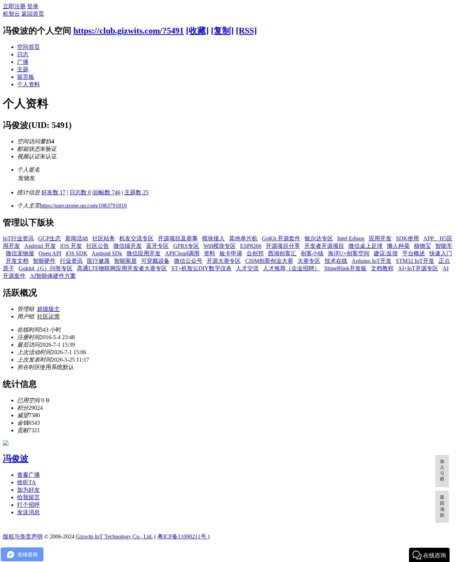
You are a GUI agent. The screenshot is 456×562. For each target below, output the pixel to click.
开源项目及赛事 (178, 238)
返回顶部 (442, 506)
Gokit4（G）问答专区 (46, 268)
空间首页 (28, 47)
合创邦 (255, 253)
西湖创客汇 (282, 253)
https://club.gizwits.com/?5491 (128, 30)
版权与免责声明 (23, 536)
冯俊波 (15, 458)
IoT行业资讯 (18, 238)
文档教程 (382, 268)
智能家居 (125, 261)
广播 (22, 62)
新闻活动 (76, 238)
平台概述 (413, 253)
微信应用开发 (143, 253)
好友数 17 (53, 192)
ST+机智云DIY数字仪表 (201, 268)
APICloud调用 (182, 253)
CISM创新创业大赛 (269, 261)
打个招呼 (28, 505)
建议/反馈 (386, 253)
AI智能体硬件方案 (53, 276)
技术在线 (336, 261)
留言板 (25, 77)
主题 (22, 69)
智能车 (443, 246)
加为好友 (28, 490)
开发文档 (17, 261)
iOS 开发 (71, 246)
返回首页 (32, 14)
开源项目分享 (283, 246)
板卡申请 (230, 253)
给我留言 (28, 497)
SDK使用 (407, 238)
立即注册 (14, 6)
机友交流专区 (136, 238)
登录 (32, 6)
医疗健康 (98, 261)
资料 (209, 253)
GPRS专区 (186, 246)
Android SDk (107, 253)
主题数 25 (136, 192)
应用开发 (380, 238)
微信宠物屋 (20, 253)
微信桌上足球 (365, 246)
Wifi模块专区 (219, 246)
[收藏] (197, 30)
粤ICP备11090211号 (182, 536)
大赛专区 (308, 261)
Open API (49, 253)
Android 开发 (40, 246)
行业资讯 (71, 261)
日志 (22, 54)
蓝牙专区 (157, 246)
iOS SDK (77, 253)
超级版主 (48, 309)
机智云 (11, 14)
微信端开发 (127, 246)
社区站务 (103, 238)
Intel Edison (350, 238)
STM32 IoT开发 (415, 261)
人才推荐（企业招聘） (291, 268)
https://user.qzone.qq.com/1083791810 (83, 206)
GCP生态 (49, 238)
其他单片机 (243, 238)
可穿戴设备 (155, 261)
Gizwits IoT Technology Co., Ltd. (114, 536)
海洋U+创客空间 (348, 253)
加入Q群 (442, 470)
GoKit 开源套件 (281, 238)
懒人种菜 (398, 246)
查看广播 (28, 475)
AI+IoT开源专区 (418, 268)
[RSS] (246, 30)
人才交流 (247, 268)
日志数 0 (80, 192)
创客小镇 (312, 253)
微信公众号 (188, 261)
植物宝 (422, 246)
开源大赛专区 (224, 261)
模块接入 (213, 238)
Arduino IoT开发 (372, 261)
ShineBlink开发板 (345, 268)
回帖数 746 (106, 192)
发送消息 (28, 512)
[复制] (222, 30)
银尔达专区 (319, 238)
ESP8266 (250, 246)
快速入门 (440, 253)
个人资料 (28, 84)
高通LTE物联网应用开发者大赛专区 (122, 268)
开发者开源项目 (324, 246)
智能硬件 (44, 261)
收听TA (26, 482)
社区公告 (97, 246)
